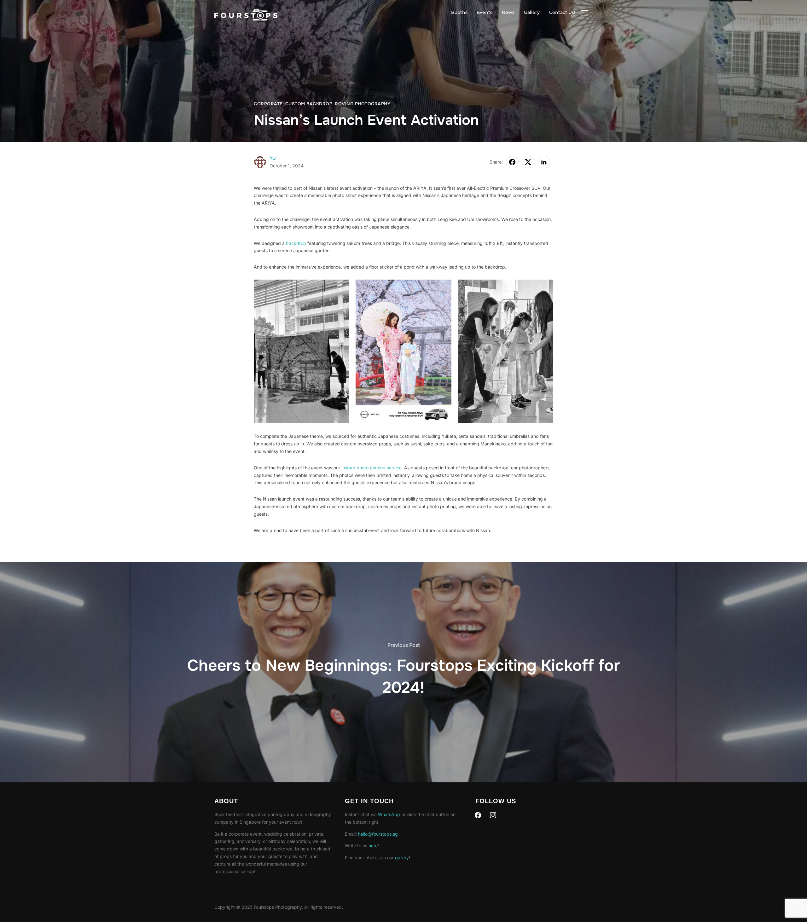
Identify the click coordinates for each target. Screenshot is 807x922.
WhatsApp (389, 814)
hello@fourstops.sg (378, 834)
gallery (402, 857)
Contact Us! (562, 12)
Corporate (268, 104)
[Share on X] (528, 162)
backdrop (296, 243)
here (373, 845)
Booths (459, 12)
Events (484, 12)
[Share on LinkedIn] (543, 162)
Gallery (532, 12)
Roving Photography (362, 104)
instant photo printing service (371, 467)
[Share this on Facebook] (512, 162)
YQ (273, 158)
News (508, 12)
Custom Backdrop (309, 104)
